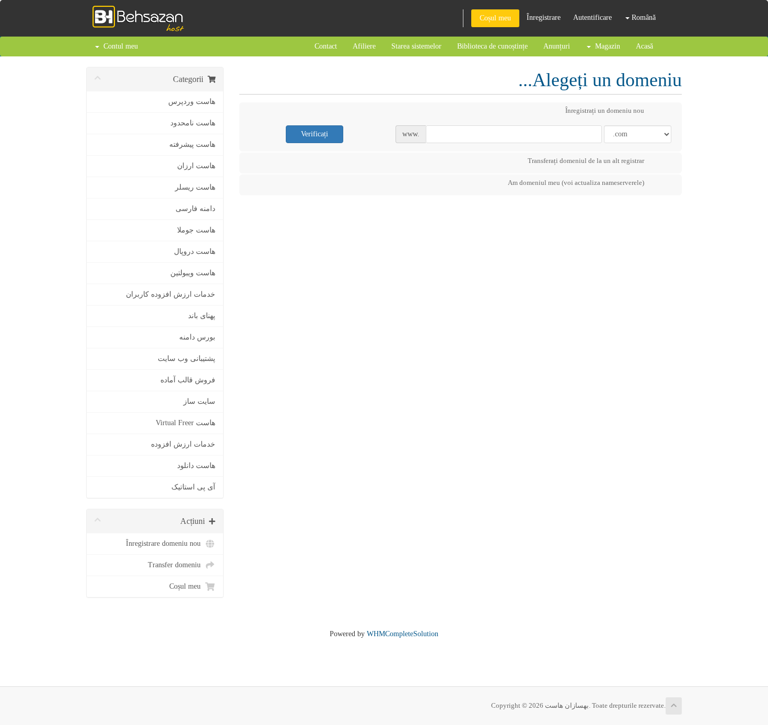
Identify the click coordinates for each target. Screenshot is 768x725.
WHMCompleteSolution (402, 634)
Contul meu (118, 46)
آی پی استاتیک (193, 487)
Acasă (644, 46)
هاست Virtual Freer (185, 423)
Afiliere (364, 46)
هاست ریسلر (195, 187)
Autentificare (592, 17)
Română (643, 17)
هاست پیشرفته (192, 144)
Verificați (314, 134)
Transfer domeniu (176, 565)
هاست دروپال (194, 251)
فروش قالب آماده (187, 380)
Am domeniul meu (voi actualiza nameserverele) (576, 182)
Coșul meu (495, 18)
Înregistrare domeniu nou (165, 543)
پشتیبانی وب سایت (186, 358)
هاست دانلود (196, 466)
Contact (326, 46)
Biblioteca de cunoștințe (492, 46)
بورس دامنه (197, 337)
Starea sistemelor (416, 46)
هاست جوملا (196, 230)
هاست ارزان (196, 166)
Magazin (605, 46)
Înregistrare (544, 17)
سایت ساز (199, 401)
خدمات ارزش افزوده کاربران (170, 294)
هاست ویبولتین (192, 273)
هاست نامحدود (192, 123)
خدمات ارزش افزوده (183, 444)
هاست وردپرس (191, 102)
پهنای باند (201, 316)
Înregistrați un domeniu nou (604, 110)
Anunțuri (556, 46)
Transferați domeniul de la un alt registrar (586, 161)
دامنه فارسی (195, 209)
